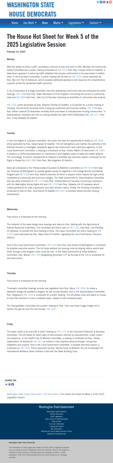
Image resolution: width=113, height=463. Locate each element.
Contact (94, 23)
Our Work (28, 23)
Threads (107, 2)
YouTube (110, 2)
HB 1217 (94, 115)
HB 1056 (98, 141)
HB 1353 (52, 245)
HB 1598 (21, 94)
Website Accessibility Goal (56, 434)
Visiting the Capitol (56, 426)
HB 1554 (88, 168)
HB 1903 (81, 288)
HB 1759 (35, 255)
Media (56, 23)
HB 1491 (60, 191)
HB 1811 (38, 342)
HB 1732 (11, 105)
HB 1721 (61, 332)
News (45, 23)
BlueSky (98, 2)
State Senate (56, 421)
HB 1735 (74, 228)
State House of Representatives (56, 419)
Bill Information (56, 429)
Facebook (101, 2)
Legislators (75, 23)
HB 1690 (100, 151)
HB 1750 (53, 184)
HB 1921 (51, 309)
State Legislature (56, 417)
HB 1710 (39, 181)
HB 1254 (25, 348)
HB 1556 (24, 175)
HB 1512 (62, 70)
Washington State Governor (56, 412)
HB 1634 (76, 77)
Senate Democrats (56, 414)
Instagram (104, 2)
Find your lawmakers (56, 424)
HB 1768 (92, 108)
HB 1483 (31, 160)
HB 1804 (21, 97)
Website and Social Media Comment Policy (56, 431)
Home (15, 23)
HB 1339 (28, 295)
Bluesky (6, 384)
